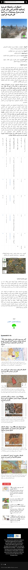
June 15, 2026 (7, 373)
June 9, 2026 (7, 459)
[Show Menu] (1, 2)
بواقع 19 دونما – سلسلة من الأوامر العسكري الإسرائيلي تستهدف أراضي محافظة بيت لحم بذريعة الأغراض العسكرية (14, 398)
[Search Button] (26, 2)
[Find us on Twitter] (3, 564)
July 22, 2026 (16, 513)
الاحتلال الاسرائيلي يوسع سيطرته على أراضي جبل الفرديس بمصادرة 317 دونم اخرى (13, 370)
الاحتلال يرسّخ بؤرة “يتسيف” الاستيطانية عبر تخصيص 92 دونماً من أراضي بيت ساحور (12, 456)
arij (3, 346)
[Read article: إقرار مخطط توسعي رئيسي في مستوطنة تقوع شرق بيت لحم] (5, 500)
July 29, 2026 (7, 346)
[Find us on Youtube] (5, 564)
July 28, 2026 (16, 501)
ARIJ (9, 567)
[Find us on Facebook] (1, 564)
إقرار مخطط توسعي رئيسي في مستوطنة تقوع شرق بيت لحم (16, 499)
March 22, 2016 (4, 17)
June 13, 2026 (7, 401)
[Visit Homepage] (14, 2)
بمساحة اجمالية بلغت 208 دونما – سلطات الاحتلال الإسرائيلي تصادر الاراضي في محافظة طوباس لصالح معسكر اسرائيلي (13, 428)
